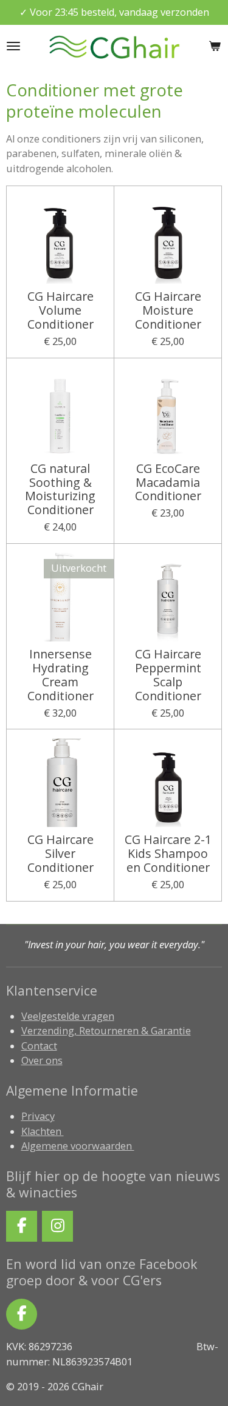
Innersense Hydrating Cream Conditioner (60, 675)
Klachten (42, 1131)
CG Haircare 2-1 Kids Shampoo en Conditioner (168, 854)
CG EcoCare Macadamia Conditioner (168, 483)
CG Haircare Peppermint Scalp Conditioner (168, 675)
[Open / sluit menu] (13, 46)
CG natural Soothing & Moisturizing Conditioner (60, 489)
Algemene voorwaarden (77, 1146)
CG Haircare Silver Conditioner (60, 854)
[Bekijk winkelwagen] (214, 46)
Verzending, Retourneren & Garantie (106, 1030)
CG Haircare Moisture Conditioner (168, 311)
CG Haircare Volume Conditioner (60, 311)
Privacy (38, 1116)
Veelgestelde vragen (67, 1016)
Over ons (42, 1060)
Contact (39, 1046)
